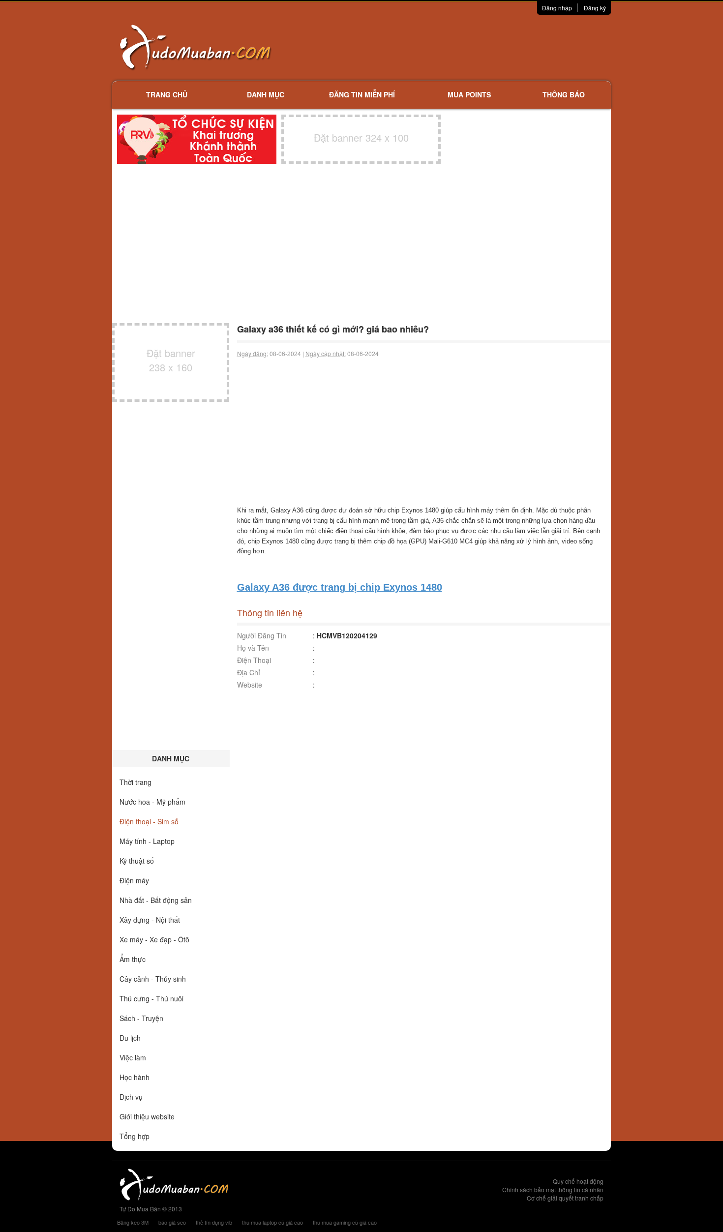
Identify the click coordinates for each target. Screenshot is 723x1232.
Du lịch (130, 1038)
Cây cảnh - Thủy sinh (153, 979)
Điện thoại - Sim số (149, 821)
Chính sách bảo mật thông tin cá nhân (552, 1189)
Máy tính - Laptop (147, 841)
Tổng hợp (135, 1136)
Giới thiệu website (147, 1116)
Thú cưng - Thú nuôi (151, 998)
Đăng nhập (557, 7)
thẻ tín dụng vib (214, 1222)
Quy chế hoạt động (578, 1181)
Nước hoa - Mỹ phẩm (152, 802)
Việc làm (133, 1057)
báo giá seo (172, 1222)
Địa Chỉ (248, 672)
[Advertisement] (465, 47)
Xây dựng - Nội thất (150, 920)
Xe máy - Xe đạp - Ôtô (154, 939)
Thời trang (135, 782)
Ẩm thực (133, 959)
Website (249, 685)
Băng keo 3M (133, 1222)
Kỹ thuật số (137, 861)
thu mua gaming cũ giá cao (345, 1222)
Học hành (135, 1077)
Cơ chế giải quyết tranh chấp (565, 1198)
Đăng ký (595, 7)
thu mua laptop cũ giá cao (272, 1222)
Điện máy (134, 880)
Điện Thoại (254, 660)
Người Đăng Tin (261, 635)
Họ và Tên (253, 648)
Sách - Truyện (141, 1018)
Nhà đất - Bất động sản (156, 900)
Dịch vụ (131, 1097)
